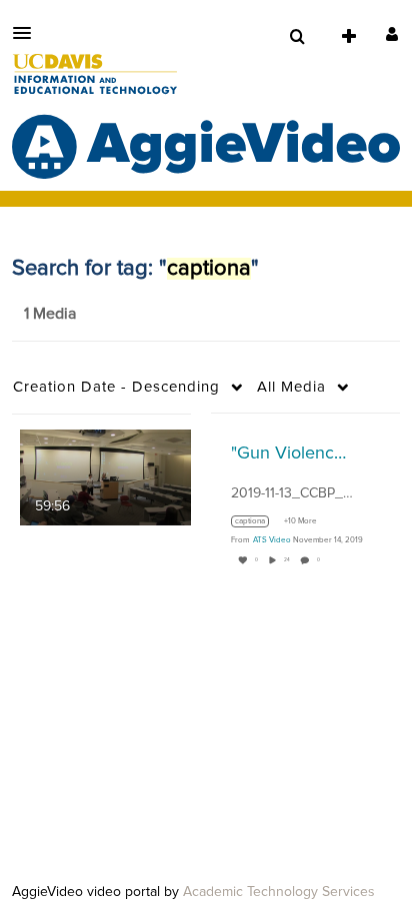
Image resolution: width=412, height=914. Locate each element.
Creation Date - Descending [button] (116, 387)
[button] (28, 33)
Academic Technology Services (279, 892)
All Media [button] (291, 387)
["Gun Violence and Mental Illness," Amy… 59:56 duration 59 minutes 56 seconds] (105, 476)
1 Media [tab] (50, 314)
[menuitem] (297, 37)
